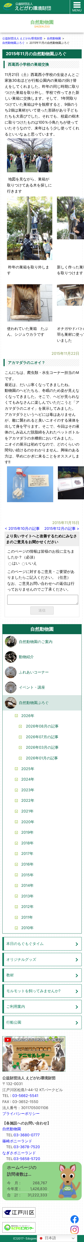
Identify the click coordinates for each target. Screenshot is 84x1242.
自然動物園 (54, 38)
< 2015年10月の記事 (22, 528)
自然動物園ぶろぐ (13, 42)
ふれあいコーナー (34, 672)
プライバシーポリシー (21, 1113)
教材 (10, 975)
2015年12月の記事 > (61, 528)
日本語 (50, 1238)
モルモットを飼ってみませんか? (33, 990)
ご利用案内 (15, 1006)
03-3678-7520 (27, 1146)
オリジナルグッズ (21, 959)
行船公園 (13, 1022)
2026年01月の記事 (42, 758)
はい (16, 563)
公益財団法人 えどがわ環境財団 (22, 38)
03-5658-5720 (27, 1158)
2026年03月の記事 (42, 747)
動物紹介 (26, 656)
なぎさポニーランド (19, 1153)
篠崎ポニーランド (17, 1141)
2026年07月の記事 (42, 736)
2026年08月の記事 (42, 726)
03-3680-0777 (27, 1135)
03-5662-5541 (25, 1095)
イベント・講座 (32, 687)
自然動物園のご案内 (35, 641)
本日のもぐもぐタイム (25, 943)
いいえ (31, 563)
